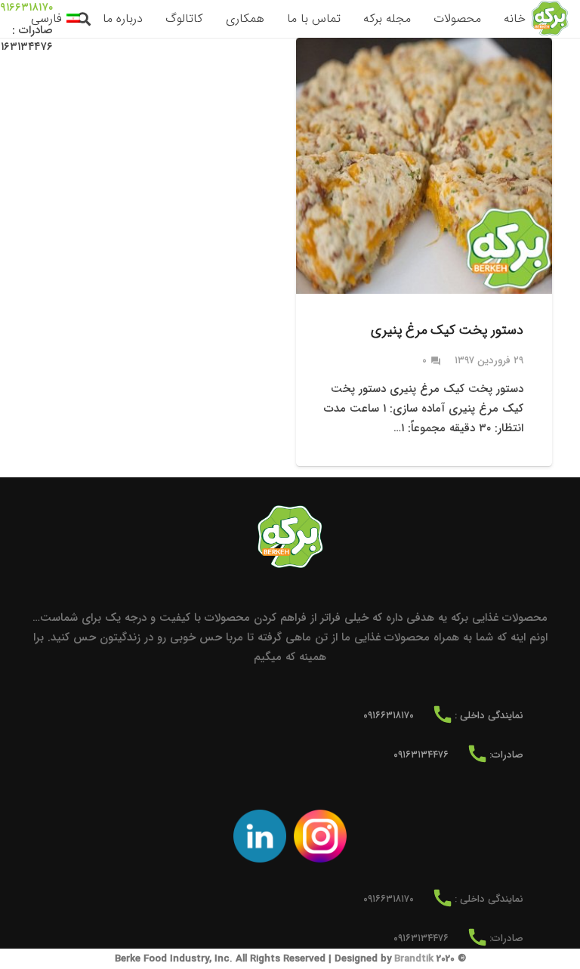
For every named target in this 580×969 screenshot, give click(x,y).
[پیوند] (550, 19)
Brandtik (413, 959)
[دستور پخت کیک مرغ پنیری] (424, 252)
